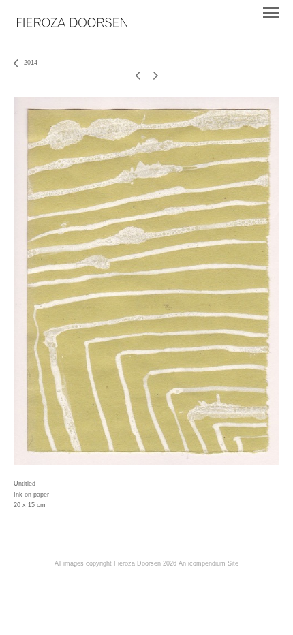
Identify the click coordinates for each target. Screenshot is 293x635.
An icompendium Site (208, 563)
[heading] (72, 23)
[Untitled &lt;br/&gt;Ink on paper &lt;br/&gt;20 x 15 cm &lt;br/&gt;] (146, 281)
